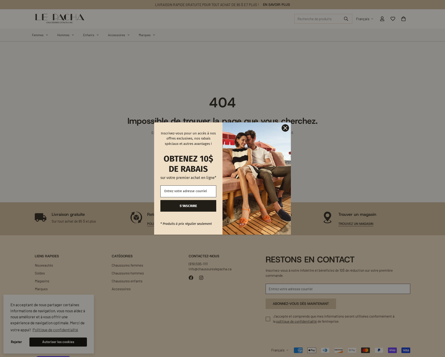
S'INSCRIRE (188, 206)
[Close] (285, 128)
